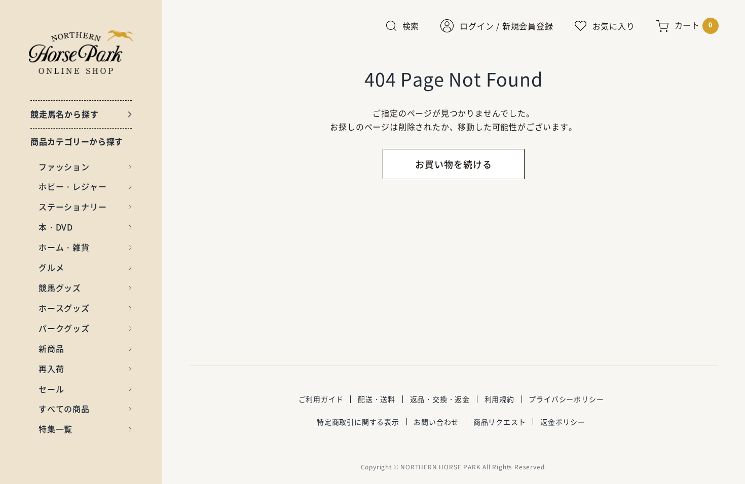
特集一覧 (55, 429)
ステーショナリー (72, 206)
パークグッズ (64, 328)
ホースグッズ (64, 308)
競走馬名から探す (64, 114)
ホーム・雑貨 (64, 247)
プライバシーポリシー (566, 399)
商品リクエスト (499, 422)
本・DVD (56, 227)
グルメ (51, 267)
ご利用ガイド (321, 399)
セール (51, 389)
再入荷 (51, 368)
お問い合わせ (436, 422)
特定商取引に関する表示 (358, 422)
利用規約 (499, 399)
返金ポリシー (562, 422)
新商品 (51, 348)
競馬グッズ (60, 287)
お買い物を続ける (453, 164)
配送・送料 (376, 399)
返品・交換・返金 (440, 399)
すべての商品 (64, 408)
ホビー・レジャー (72, 186)
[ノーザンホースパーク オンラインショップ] (81, 52)
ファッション (64, 166)
